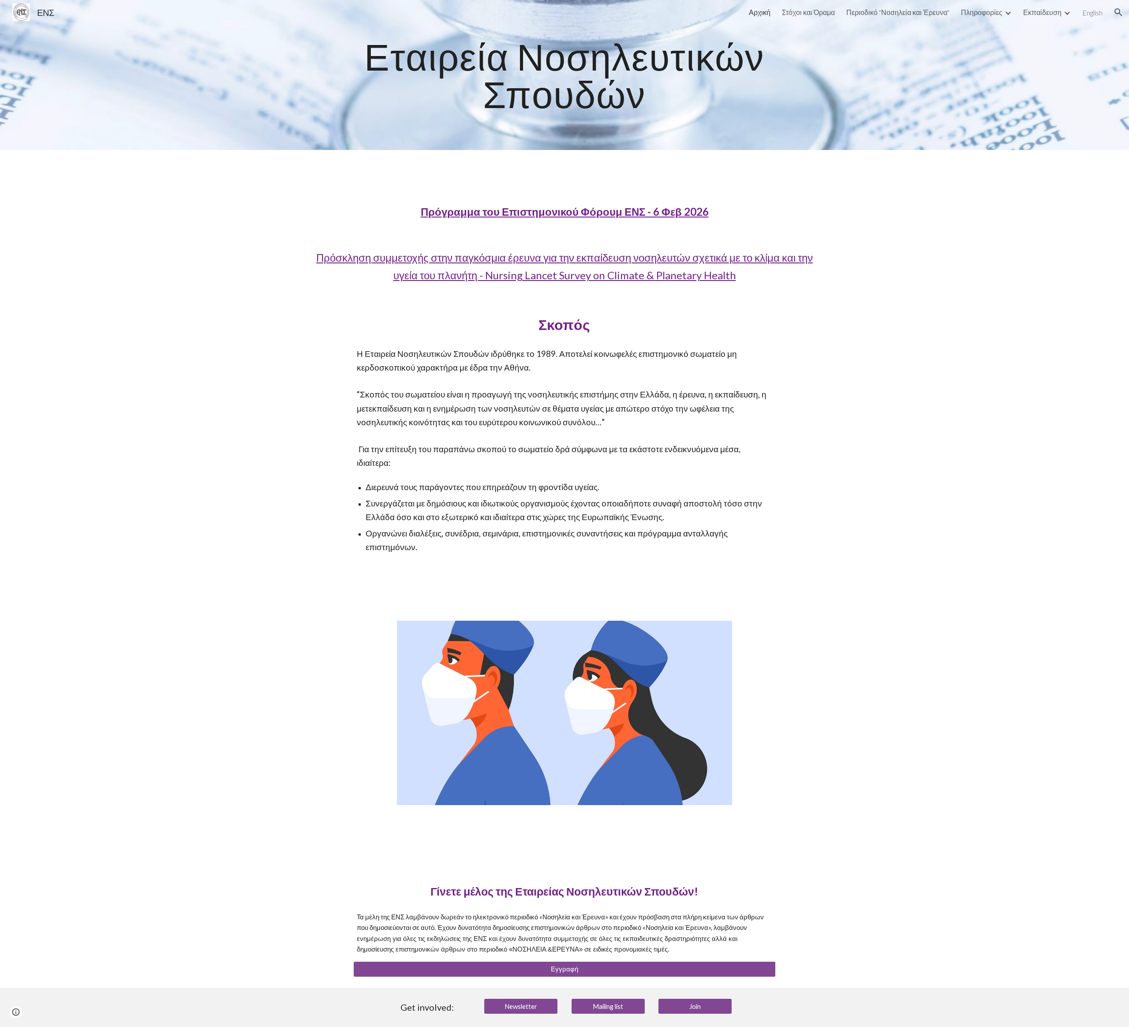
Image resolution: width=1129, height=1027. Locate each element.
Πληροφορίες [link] (981, 12)
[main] (564, 75)
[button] (1118, 12)
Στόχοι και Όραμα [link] (808, 12)
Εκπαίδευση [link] (1042, 12)
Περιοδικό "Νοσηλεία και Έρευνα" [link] (898, 12)
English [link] (1092, 12)
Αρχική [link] (759, 12)
